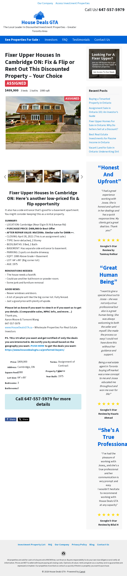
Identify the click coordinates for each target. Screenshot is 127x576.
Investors (51, 39)
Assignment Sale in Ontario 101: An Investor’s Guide (103, 112)
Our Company (45, 3)
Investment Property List (31, 544)
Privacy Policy (79, 544)
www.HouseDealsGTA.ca (18, 327)
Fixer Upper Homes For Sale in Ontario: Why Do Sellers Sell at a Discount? (103, 125)
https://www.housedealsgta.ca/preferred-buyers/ (34, 350)
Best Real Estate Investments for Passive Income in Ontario (102, 138)
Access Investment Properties (73, 3)
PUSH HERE (37, 346)
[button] (4, 177)
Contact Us (102, 39)
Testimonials (81, 39)
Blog (91, 544)
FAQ (64, 39)
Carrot (82, 571)
